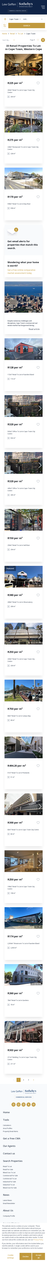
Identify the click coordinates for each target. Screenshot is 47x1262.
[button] (20, 19)
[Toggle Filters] (4, 25)
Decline (26, 1256)
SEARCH (26, 25)
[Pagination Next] (34, 1080)
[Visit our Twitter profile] (29, 1105)
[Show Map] (43, 40)
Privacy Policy (38, 1240)
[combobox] (33, 19)
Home (4, 33)
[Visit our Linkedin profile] (19, 1105)
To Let (20, 33)
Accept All (38, 1256)
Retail (12, 33)
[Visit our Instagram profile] (24, 1105)
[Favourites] (38, 83)
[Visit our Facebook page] (14, 1105)
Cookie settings (10, 1256)
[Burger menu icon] (43, 7)
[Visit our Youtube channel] (34, 1105)
